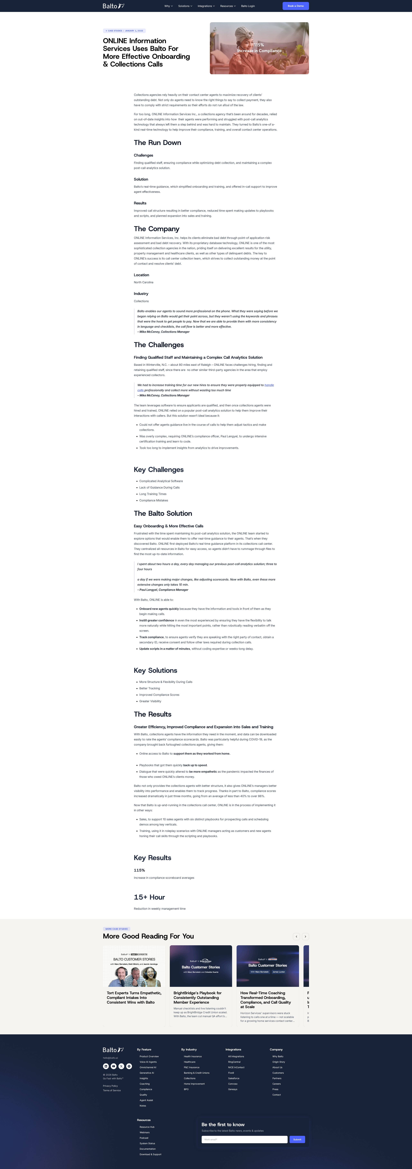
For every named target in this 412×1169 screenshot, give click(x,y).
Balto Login (248, 6)
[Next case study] (305, 936)
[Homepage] (118, 6)
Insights (144, 1078)
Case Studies (115, 30)
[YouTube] (114, 1066)
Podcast (144, 1137)
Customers (278, 1072)
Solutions (183, 6)
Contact (276, 1094)
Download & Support (150, 1154)
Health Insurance (193, 1056)
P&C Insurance (191, 1067)
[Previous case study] (296, 936)
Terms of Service (112, 1090)
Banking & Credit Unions (196, 1072)
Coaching (145, 1083)
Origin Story (278, 1061)
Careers (276, 1083)
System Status (147, 1143)
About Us (277, 1067)
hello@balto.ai (110, 1057)
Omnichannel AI (148, 1067)
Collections (189, 1078)
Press (275, 1089)
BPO (186, 1089)
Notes (143, 1105)
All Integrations (236, 1056)
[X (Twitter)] (121, 1066)
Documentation (148, 1148)
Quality (143, 1094)
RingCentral (234, 1061)
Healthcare (189, 1061)
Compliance (146, 1089)
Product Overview (149, 1056)
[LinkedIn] (106, 1066)
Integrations (205, 6)
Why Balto (277, 1056)
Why (167, 6)
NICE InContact (236, 1067)
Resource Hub (147, 1127)
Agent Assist (146, 1100)
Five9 (231, 1072)
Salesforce (233, 1078)
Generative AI (147, 1072)
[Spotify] (129, 1066)
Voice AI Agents (148, 1061)
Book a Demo (296, 6)
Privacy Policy (110, 1085)
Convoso (232, 1083)
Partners (276, 1078)
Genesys (232, 1089)
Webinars (145, 1132)
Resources (226, 6)
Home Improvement (194, 1083)
